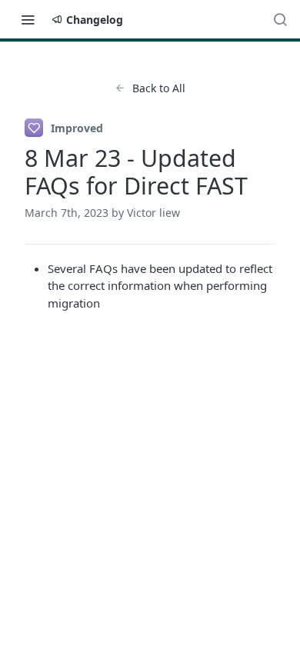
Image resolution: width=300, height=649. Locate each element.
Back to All (158, 88)
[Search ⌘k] (280, 19)
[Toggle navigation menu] (27, 19)
